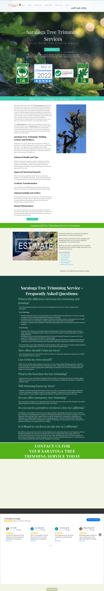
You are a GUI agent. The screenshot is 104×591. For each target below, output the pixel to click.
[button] (38, 4)
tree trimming (21, 176)
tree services (39, 105)
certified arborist (20, 124)
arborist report (33, 126)
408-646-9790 (79, 7)
